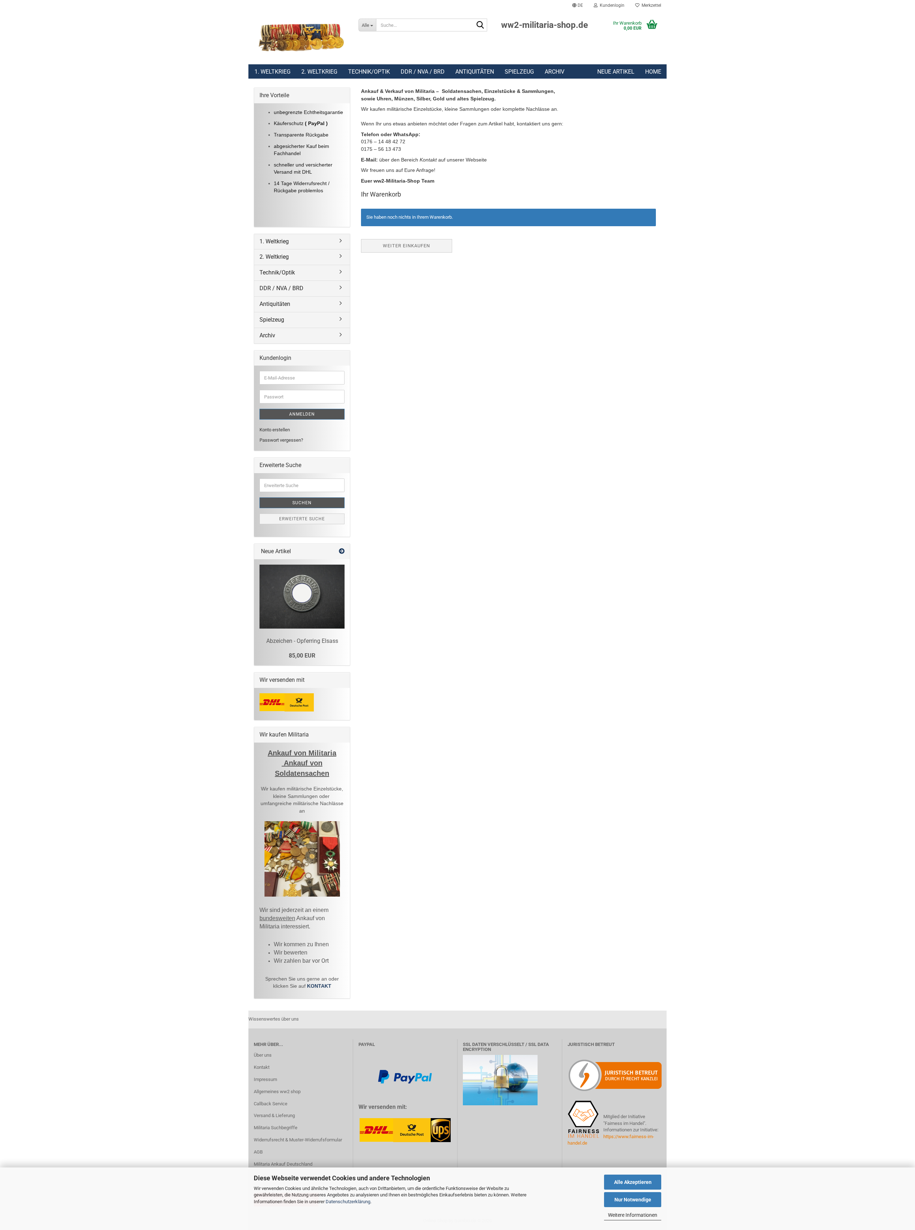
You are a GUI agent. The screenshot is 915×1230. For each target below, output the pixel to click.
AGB (258, 1152)
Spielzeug (519, 71)
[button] (577, 5)
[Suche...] (480, 25)
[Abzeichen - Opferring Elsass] (302, 597)
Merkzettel (650, 5)
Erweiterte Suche (302, 518)
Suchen (302, 502)
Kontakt (261, 1067)
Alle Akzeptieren (633, 1182)
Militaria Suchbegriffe (275, 1127)
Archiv (554, 71)
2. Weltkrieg (319, 71)
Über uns (263, 1055)
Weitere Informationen (632, 1215)
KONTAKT (319, 986)
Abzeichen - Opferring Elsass (302, 641)
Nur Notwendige (632, 1199)
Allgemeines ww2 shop (277, 1091)
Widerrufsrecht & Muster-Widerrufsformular (298, 1139)
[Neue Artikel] (342, 551)
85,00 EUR (302, 655)
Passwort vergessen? (281, 440)
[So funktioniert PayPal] (405, 1076)
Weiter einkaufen (406, 245)
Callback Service (270, 1103)
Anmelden (302, 414)
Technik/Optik (369, 71)
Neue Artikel (615, 71)
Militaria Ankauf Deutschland (283, 1164)
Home (653, 71)
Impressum (265, 1079)
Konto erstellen (274, 429)
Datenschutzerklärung (348, 1201)
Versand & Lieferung (274, 1115)
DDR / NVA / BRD (423, 71)
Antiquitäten (474, 71)
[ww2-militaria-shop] (301, 37)
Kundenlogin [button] (611, 5)
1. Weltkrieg (272, 71)
